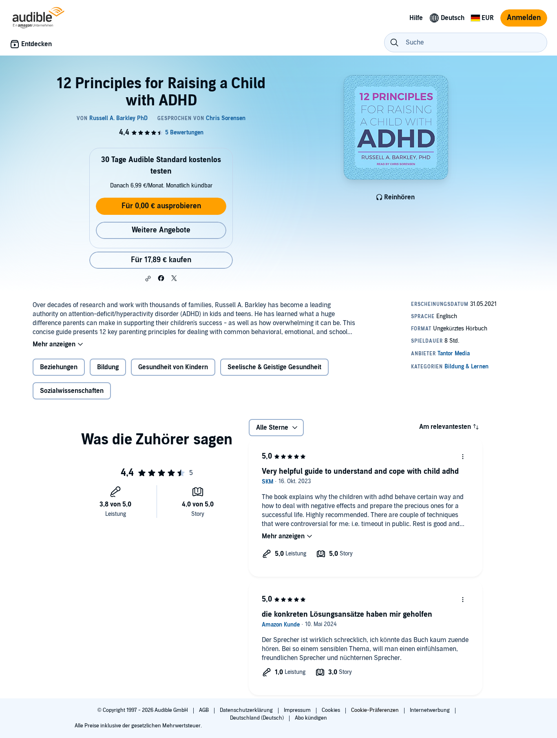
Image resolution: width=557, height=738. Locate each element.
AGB (204, 710)
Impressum (298, 710)
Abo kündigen (311, 718)
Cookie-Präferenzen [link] (375, 710)
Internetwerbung (430, 710)
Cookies (331, 710)
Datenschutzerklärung (247, 710)
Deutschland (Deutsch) (257, 718)
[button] (148, 278)
